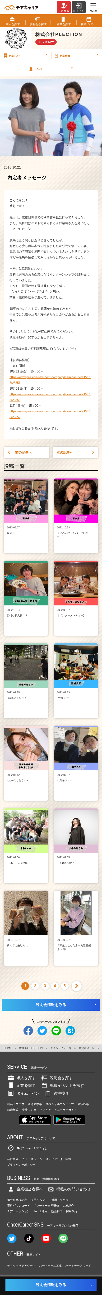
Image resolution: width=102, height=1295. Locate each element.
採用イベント (39, 1200)
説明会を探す (61, 1078)
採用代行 (71, 1211)
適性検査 (61, 1093)
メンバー (53, 68)
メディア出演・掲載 (58, 1159)
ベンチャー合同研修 (46, 1205)
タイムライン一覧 (60, 1048)
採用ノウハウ (59, 1200)
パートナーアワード (78, 1265)
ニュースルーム (32, 1159)
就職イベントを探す (67, 1085)
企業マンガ (29, 1109)
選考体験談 (35, 1104)
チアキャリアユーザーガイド (58, 1109)
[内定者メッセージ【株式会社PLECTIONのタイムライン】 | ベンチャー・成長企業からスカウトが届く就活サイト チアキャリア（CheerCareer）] (21, 7)
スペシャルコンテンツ (60, 1104)
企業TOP (28, 55)
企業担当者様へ (30, 1189)
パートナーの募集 (50, 1265)
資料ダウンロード (18, 1205)
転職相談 (13, 1109)
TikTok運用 (40, 1211)
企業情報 (79, 55)
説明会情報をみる (51, 1005)
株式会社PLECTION (31, 1048)
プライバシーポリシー (21, 1164)
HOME (8, 1048)
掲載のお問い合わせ (73, 1189)
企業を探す (26, 1085)
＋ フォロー (46, 41)
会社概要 (13, 1159)
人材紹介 (68, 1205)
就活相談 (83, 1104)
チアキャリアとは (32, 1148)
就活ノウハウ (15, 1104)
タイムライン (28, 1093)
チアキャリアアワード (21, 1265)
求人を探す (26, 1078)
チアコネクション (18, 1211)
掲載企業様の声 (17, 1200)
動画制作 (56, 1211)
